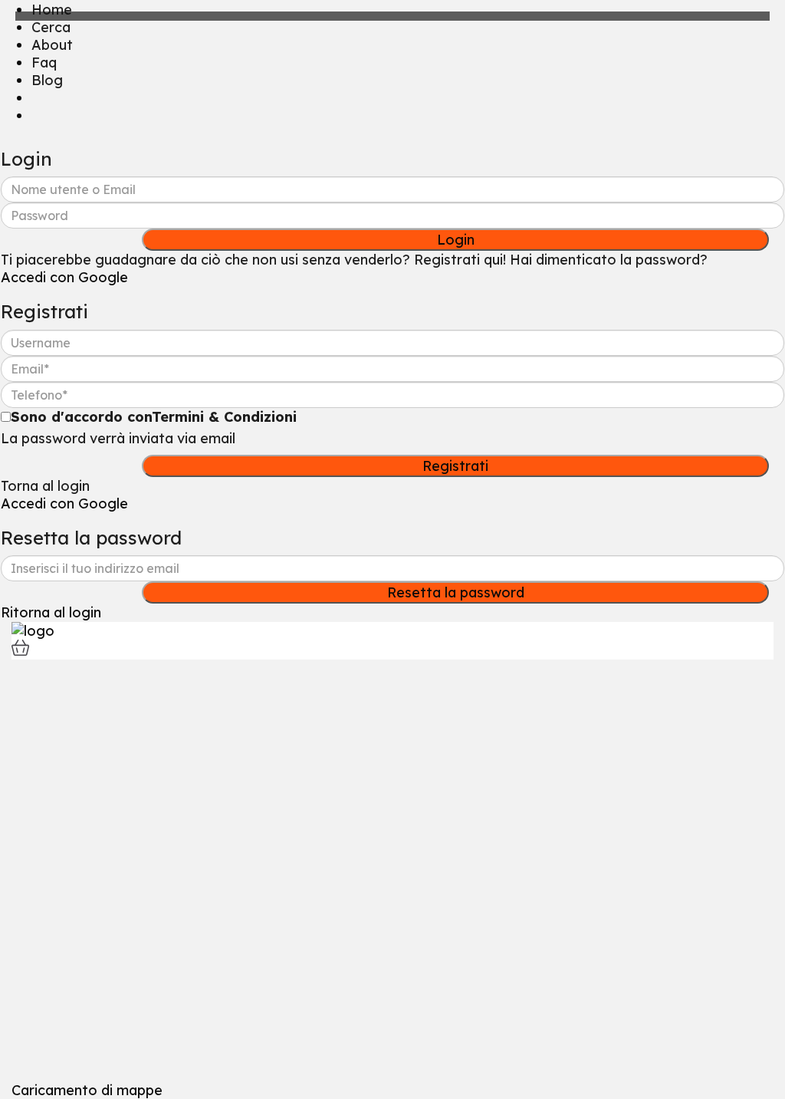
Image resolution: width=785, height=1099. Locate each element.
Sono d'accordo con (154, 417)
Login (456, 239)
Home (51, 9)
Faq (44, 62)
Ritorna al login (51, 612)
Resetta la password (455, 592)
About (52, 45)
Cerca (51, 27)
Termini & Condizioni (224, 417)
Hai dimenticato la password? (609, 259)
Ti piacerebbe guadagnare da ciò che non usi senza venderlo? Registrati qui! (253, 259)
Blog (47, 80)
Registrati (455, 466)
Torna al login (45, 486)
